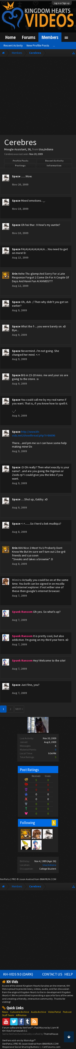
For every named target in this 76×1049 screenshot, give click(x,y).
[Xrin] (25, 834)
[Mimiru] (36, 834)
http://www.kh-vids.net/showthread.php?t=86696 (33, 433)
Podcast (67, 1011)
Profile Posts (20, 160)
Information (54, 165)
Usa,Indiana (49, 864)
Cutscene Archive (19, 1011)
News (5, 1011)
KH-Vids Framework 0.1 (14, 1030)
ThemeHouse (50, 1033)
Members (50, 37)
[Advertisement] (38, 96)
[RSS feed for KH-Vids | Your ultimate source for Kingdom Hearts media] (34, 1021)
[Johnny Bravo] (25, 845)
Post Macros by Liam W (46, 1027)
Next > (19, 708)
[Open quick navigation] (73, 52)
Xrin (15, 273)
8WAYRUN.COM (48, 879)
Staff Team (8, 1015)
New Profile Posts (38, 45)
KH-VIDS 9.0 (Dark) (18, 974)
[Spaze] (47, 834)
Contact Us (52, 974)
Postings (20, 165)
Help (68, 974)
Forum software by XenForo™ (17, 1027)
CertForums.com (51, 1046)
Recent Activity (54, 160)
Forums (28, 37)
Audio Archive (38, 1011)
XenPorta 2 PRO (8, 879)
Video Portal (54, 1011)
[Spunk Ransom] (36, 845)
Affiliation (21, 1015)
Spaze (16, 176)
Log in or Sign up (62, 3)
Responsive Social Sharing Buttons (20, 1046)
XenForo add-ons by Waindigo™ (19, 1040)
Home (10, 37)
